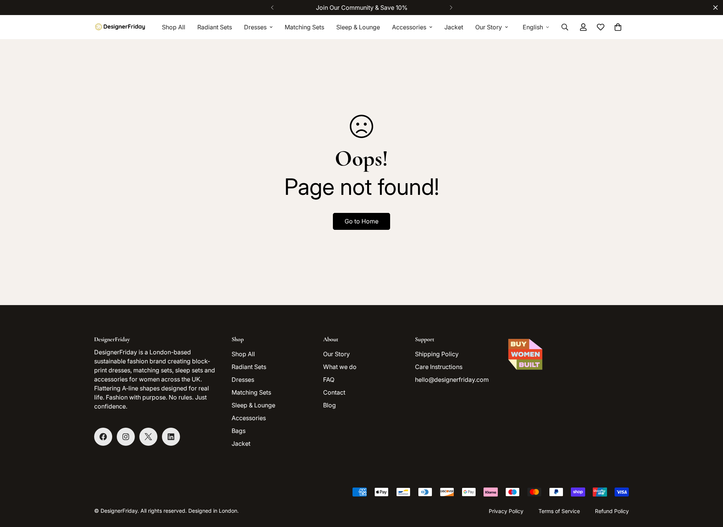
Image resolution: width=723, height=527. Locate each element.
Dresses (255, 27)
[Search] (565, 27)
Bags (239, 430)
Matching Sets (304, 27)
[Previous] (272, 7)
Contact (334, 392)
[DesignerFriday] (120, 27)
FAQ (328, 379)
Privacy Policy (506, 511)
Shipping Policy (437, 354)
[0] (618, 27)
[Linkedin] (171, 437)
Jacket (453, 27)
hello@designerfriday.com (452, 379)
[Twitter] (148, 437)
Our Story (488, 27)
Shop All (173, 27)
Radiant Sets (214, 27)
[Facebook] (103, 437)
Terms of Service (559, 511)
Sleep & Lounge (358, 27)
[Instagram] (126, 437)
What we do (340, 367)
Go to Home (361, 221)
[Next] (450, 7)
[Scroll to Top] (708, 486)
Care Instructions (438, 367)
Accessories (409, 27)
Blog (329, 405)
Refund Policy (612, 511)
